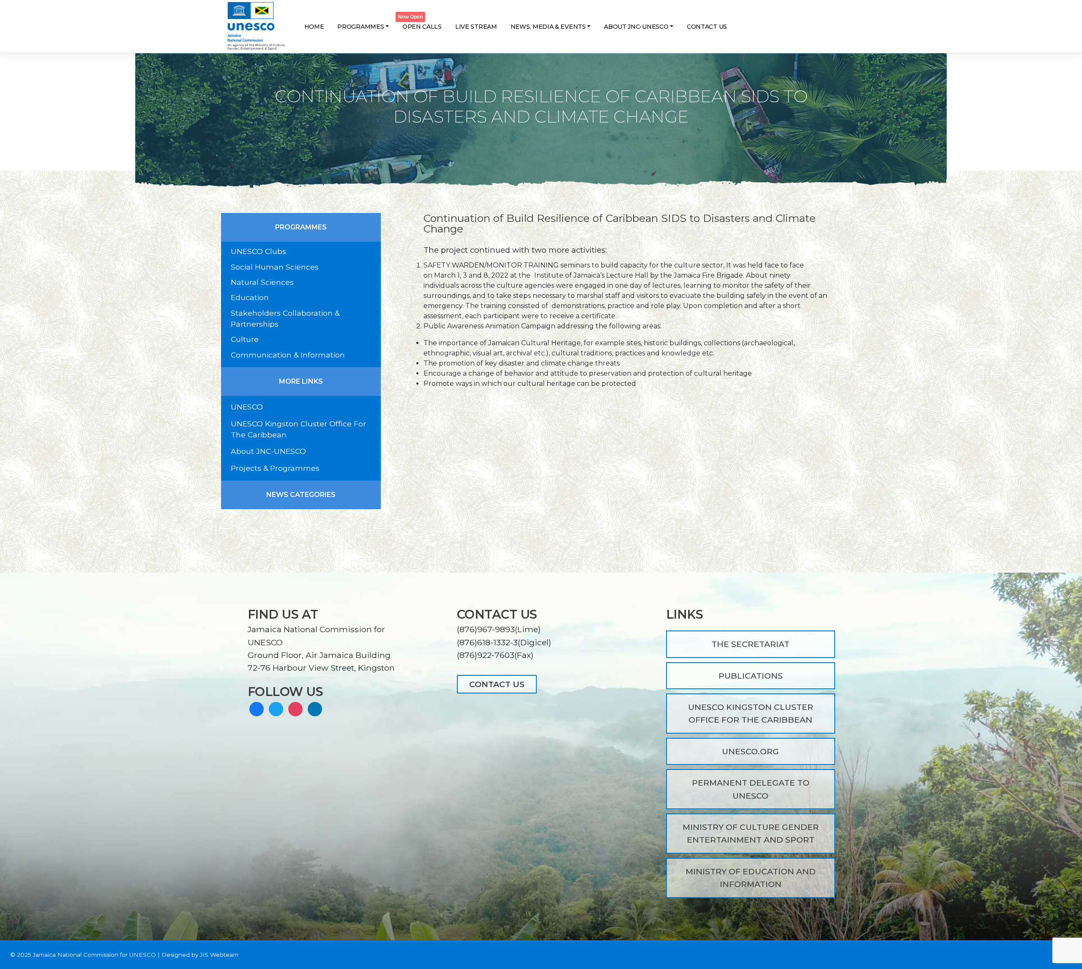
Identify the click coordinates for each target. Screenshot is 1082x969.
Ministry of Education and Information (751, 877)
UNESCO (247, 406)
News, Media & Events (548, 26)
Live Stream (476, 26)
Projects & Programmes (275, 468)
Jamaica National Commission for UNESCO (94, 954)
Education (250, 297)
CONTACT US (497, 684)
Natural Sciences (262, 282)
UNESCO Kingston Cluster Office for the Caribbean (750, 713)
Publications (751, 676)
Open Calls (422, 26)
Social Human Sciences (275, 266)
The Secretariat (750, 644)
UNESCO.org (750, 751)
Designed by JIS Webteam (199, 954)
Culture (245, 339)
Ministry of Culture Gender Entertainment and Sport (751, 833)
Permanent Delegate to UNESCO (750, 789)
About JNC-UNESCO (636, 26)
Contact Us (707, 26)
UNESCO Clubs (258, 251)
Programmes (360, 26)
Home (314, 26)
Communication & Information (288, 354)
